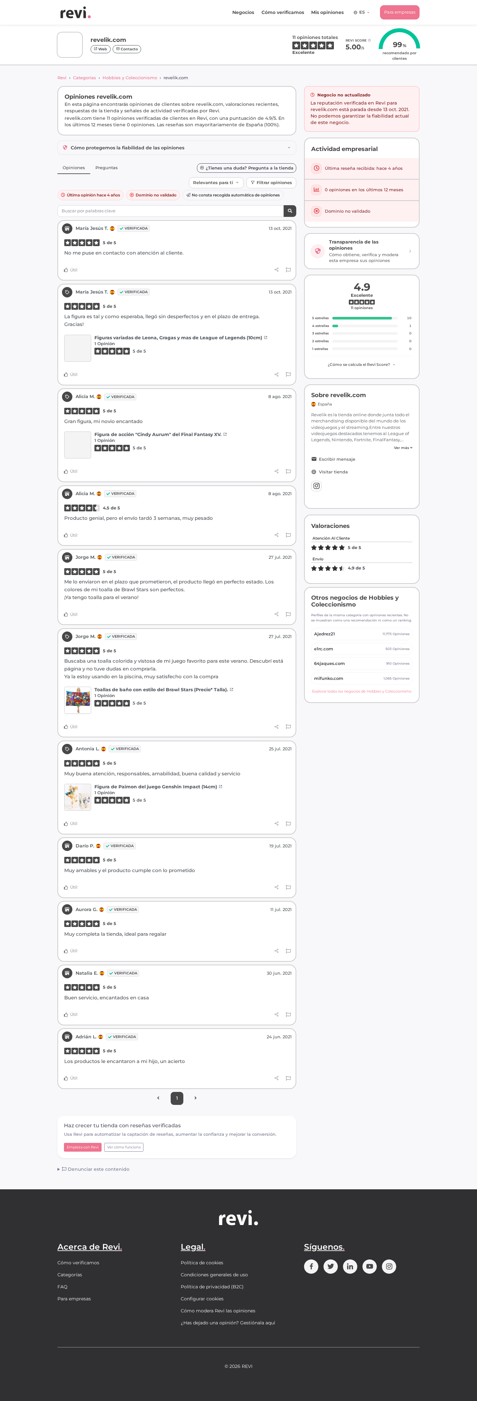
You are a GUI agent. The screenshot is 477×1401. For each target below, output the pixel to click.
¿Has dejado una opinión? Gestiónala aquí (228, 1323)
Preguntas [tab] (106, 167)
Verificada (136, 228)
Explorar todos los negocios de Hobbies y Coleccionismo (361, 691)
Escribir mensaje (337, 459)
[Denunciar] (288, 270)
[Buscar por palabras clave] (290, 211)
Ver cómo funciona (124, 1147)
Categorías (84, 77)
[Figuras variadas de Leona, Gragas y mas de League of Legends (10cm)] (77, 348)
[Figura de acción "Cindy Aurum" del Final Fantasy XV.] (77, 445)
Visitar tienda (333, 471)
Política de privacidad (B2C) (212, 1287)
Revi (62, 77)
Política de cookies (202, 1263)
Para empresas (399, 12)
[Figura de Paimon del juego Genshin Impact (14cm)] (77, 797)
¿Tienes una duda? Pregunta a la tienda (249, 168)
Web (102, 49)
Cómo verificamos (283, 12)
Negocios (243, 12)
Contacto (129, 49)
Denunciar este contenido (98, 1169)
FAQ (62, 1287)
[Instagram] (316, 486)
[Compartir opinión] (276, 269)
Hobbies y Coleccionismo (130, 77)
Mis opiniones (327, 12)
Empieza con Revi (83, 1147)
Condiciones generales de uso (214, 1275)
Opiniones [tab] (74, 167)
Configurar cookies (202, 1299)
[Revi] (75, 12)
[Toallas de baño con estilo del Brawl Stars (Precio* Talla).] (77, 700)
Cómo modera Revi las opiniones (218, 1311)
